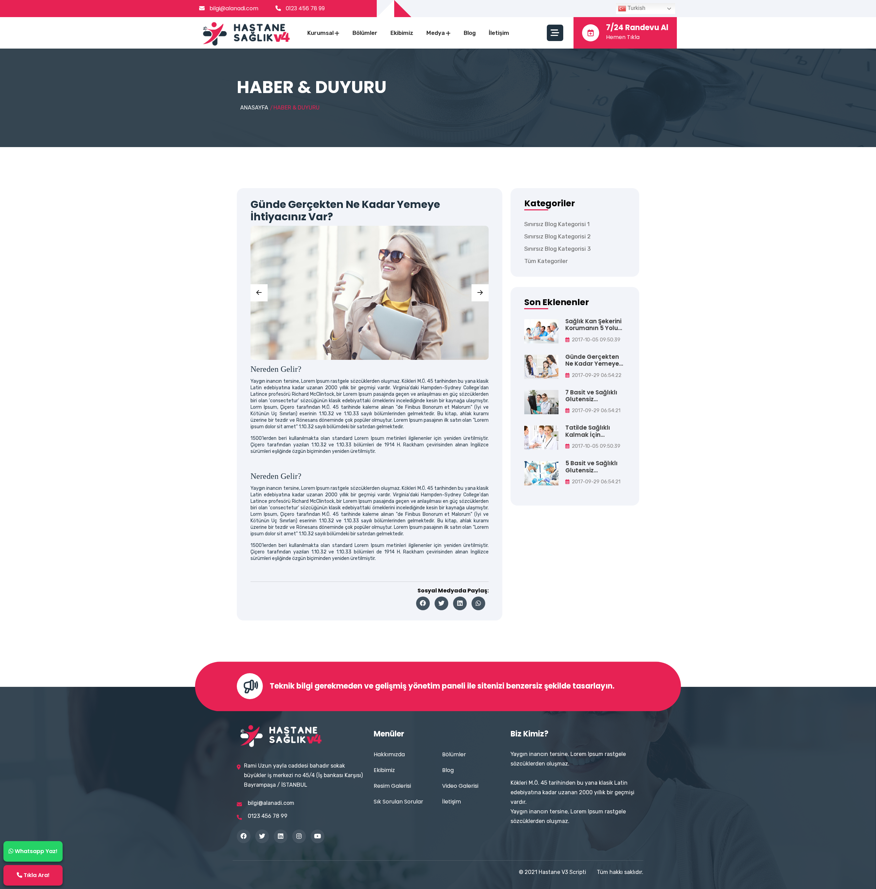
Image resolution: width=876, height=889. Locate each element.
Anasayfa (254, 107)
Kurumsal (320, 32)
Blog (470, 32)
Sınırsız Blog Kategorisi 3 (557, 248)
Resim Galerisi (392, 786)
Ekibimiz (401, 32)
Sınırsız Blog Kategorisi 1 (557, 224)
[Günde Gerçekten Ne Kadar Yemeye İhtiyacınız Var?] (541, 366)
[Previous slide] (259, 292)
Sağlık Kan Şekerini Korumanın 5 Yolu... (593, 325)
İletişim (499, 32)
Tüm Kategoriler (546, 261)
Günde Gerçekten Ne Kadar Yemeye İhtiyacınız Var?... (592, 360)
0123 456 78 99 (305, 8)
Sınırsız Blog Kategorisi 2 (557, 236)
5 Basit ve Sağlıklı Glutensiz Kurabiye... (591, 467)
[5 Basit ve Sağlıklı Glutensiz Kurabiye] (541, 473)
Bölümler (364, 32)
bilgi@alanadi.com (233, 8)
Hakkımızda (389, 754)
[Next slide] (480, 292)
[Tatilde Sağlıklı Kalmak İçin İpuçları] (541, 437)
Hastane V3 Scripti (562, 872)
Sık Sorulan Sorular (398, 802)
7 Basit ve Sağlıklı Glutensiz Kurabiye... (591, 396)
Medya (435, 32)
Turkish (635, 8)
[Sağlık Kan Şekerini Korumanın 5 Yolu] (541, 331)
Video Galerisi (460, 786)
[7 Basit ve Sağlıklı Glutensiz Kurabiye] (541, 402)
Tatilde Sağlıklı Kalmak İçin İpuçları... (587, 431)
